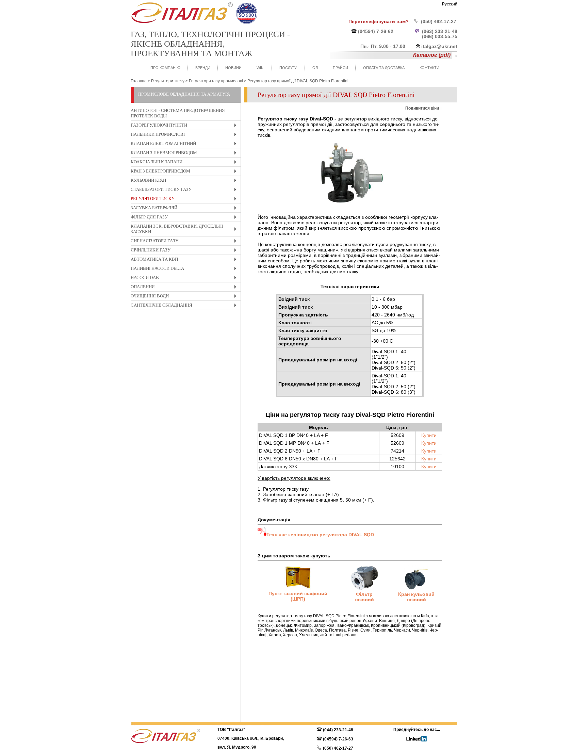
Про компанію (165, 68)
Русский (449, 4)
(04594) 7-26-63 (338, 739)
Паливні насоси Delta (185, 269)
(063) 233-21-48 (439, 31)
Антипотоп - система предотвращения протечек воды (178, 113)
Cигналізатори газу (185, 241)
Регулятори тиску (185, 199)
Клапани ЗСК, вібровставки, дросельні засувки (185, 230)
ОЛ (315, 68)
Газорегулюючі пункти (185, 126)
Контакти (429, 68)
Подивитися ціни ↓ (423, 108)
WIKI (260, 68)
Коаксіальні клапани (185, 162)
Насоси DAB (185, 278)
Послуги (288, 68)
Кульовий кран (185, 181)
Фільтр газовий (364, 596)
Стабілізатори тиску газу (185, 190)
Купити (429, 435)
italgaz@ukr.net (439, 46)
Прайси (340, 68)
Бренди (202, 68)
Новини (233, 68)
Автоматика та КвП (185, 260)
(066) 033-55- (437, 36)
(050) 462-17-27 (438, 21)
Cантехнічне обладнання (185, 306)
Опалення (185, 287)
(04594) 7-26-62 (375, 31)
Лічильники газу (185, 251)
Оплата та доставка (384, 68)
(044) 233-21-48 (338, 730)
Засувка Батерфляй (185, 208)
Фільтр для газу (185, 218)
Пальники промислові (185, 135)
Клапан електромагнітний (185, 144)
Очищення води (185, 296)
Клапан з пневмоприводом (185, 153)
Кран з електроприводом (185, 172)
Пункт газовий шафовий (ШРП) (297, 596)
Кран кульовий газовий (416, 596)
